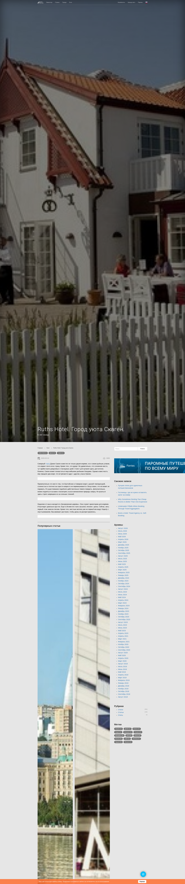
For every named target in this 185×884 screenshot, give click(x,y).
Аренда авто (131, 2)
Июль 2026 (122, 531)
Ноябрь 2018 (123, 689)
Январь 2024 (123, 608)
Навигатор (49, 2)
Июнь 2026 (122, 534)
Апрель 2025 (123, 567)
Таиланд (136, 738)
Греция (118, 729)
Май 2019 (122, 672)
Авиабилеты (121, 2)
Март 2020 (122, 661)
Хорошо (142, 881)
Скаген (60, 453)
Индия (118, 732)
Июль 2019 (122, 666)
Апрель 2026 (123, 539)
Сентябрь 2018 (124, 694)
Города (64, 2)
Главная (40, 448)
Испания (128, 732)
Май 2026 (122, 537)
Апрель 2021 (123, 636)
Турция (118, 742)
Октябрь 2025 (123, 550)
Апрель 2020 (123, 658)
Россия (118, 738)
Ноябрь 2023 (123, 614)
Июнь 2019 (122, 669)
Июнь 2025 (122, 561)
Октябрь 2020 (123, 647)
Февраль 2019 (124, 680)
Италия (138, 732)
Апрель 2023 (123, 633)
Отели (120, 710)
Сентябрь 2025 (124, 553)
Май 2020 (122, 655)
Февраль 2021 (124, 642)
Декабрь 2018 (123, 686)
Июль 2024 (122, 592)
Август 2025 (123, 556)
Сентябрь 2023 (124, 619)
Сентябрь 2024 (124, 586)
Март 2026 (122, 542)
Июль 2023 (122, 625)
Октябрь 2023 (123, 617)
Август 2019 (123, 664)
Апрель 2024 (123, 600)
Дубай (127, 729)
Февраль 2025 (124, 572)
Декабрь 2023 (123, 611)
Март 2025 (122, 570)
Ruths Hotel (43, 453)
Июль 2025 (122, 559)
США (127, 738)
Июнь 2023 (122, 628)
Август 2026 (123, 528)
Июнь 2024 (122, 595)
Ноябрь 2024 (123, 581)
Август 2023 (123, 622)
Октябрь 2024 (123, 584)
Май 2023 (122, 631)
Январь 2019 (123, 683)
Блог (70, 2)
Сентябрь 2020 (124, 650)
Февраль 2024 (124, 606)
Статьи (121, 712)
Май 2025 (122, 564)
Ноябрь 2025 (123, 548)
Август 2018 (123, 697)
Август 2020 (123, 653)
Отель (120, 715)
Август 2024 (123, 589)
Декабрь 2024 (123, 578)
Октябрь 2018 (123, 691)
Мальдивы (119, 735)
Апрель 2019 (123, 675)
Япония (128, 742)
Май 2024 (122, 597)
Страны (57, 2)
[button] (146, 2)
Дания (52, 453)
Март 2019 (122, 678)
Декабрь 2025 (123, 545)
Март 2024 (122, 603)
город (48, 464)
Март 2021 (122, 639)
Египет (137, 729)
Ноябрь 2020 (123, 644)
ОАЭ (129, 735)
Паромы (140, 2)
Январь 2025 (123, 575)
